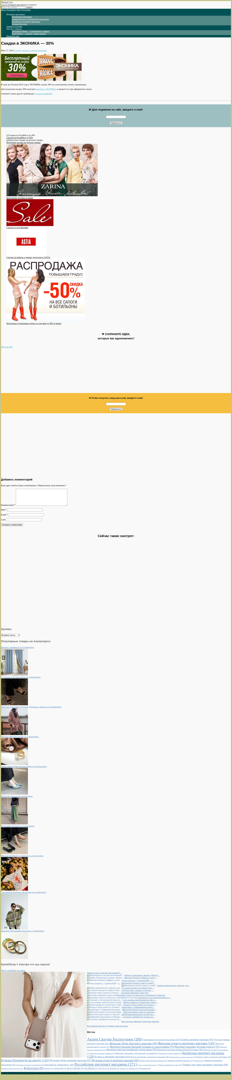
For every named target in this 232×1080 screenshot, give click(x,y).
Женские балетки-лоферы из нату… (140, 978)
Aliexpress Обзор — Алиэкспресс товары (30, 31)
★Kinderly (49, 1068)
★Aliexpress (34, 1068)
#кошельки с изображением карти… (138, 1007)
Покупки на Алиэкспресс (59, 1065)
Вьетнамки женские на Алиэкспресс (18, 826)
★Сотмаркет (145, 1068)
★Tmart (124, 1068)
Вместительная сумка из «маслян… (139, 1012)
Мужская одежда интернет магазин (115, 1060)
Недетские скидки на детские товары (23, 142)
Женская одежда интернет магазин (186, 1043)
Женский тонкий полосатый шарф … (139, 1010)
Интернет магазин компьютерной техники (180, 1049)
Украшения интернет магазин (12, 1068)
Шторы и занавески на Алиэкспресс (17, 647)
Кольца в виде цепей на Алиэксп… (140, 1005)
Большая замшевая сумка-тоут (135, 993)
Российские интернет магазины (106, 1064)
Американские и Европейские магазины (30, 19)
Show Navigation (8, 10)
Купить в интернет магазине (112, 1056)
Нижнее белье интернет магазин (153, 1061)
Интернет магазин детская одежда (197, 1046)
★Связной (133, 1068)
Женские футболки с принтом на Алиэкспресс (22, 856)
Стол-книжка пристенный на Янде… (139, 1000)
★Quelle (114, 1068)
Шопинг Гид (7, 2)
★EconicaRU (7, 347)
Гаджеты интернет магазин (197, 1039)
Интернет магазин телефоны (102, 1053)
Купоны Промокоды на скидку (25, 1060)
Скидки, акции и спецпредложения (30, 50)
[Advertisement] (81, 372)
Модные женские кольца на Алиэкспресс (20, 737)
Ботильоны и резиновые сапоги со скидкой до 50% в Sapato (33, 323)
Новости (199, 1061)
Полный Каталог (19, 24)
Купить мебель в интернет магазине (183, 1057)
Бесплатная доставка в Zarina (19, 198)
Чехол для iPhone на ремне (13, 970)
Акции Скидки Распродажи (115, 1039)
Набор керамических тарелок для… (173, 985)
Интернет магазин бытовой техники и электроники (142, 1046)
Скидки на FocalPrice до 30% (19, 138)
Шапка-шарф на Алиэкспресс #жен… (140, 1002)
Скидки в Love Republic (17, 228)
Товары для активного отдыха (170, 1065)
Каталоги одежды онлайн (170, 1053)
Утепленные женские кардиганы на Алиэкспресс (23, 892)
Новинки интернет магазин (181, 1061)
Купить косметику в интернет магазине (149, 1057)
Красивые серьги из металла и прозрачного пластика (141, 995)
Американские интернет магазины (161, 1040)
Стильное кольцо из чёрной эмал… (138, 988)
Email (4, 515)
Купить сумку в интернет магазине (213, 1057)
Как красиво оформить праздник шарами (140, 1021)
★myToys (103, 1068)
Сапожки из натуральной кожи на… (154, 997)
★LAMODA (91, 1068)
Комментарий (8, 505)
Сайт (3, 520)
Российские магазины (22, 17)
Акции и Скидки (14, 26)
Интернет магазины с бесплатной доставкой (137, 1053)
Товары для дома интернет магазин (205, 1064)
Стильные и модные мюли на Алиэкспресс (21, 677)
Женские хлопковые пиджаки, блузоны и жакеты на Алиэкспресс (31, 707)
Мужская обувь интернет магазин (70, 1060)
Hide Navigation (24, 10)
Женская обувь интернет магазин (133, 1043)
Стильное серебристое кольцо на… (139, 1017)
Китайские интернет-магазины (26, 22)
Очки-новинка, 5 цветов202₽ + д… (138, 980)
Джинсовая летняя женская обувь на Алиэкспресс (24, 766)
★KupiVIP (60, 1068)
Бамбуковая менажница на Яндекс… (138, 1014)
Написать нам (12, 36)
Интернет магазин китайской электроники (131, 1049)
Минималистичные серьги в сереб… (138, 983)
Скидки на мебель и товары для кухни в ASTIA (28, 257)
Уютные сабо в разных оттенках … (138, 990)
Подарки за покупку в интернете (30, 1065)
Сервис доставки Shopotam (147, 1065)
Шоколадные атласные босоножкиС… (104, 973)
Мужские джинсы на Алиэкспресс (17, 796)
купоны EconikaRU (43, 94)
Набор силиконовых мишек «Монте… (142, 975)
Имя (4, 510)
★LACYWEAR (75, 1068)
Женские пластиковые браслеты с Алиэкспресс (22, 931)
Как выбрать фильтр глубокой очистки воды (107, 1026)
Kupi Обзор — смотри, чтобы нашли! (29, 34)
